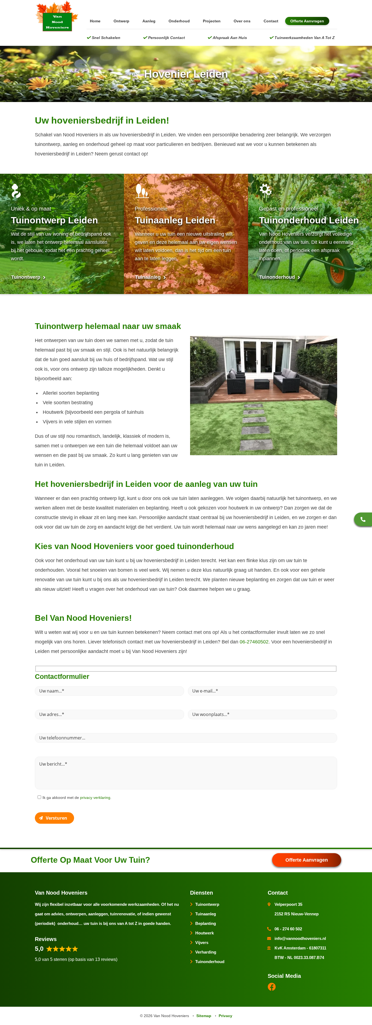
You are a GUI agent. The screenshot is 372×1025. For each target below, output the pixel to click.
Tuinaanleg (148, 277)
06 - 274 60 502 (363, 519)
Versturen (56, 818)
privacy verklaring (95, 797)
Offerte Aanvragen (307, 21)
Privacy (225, 1016)
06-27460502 (254, 642)
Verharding (205, 952)
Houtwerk (204, 933)
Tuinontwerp (26, 277)
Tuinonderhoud (277, 277)
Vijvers (201, 942)
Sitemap (203, 1016)
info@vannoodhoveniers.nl (300, 938)
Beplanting (205, 923)
